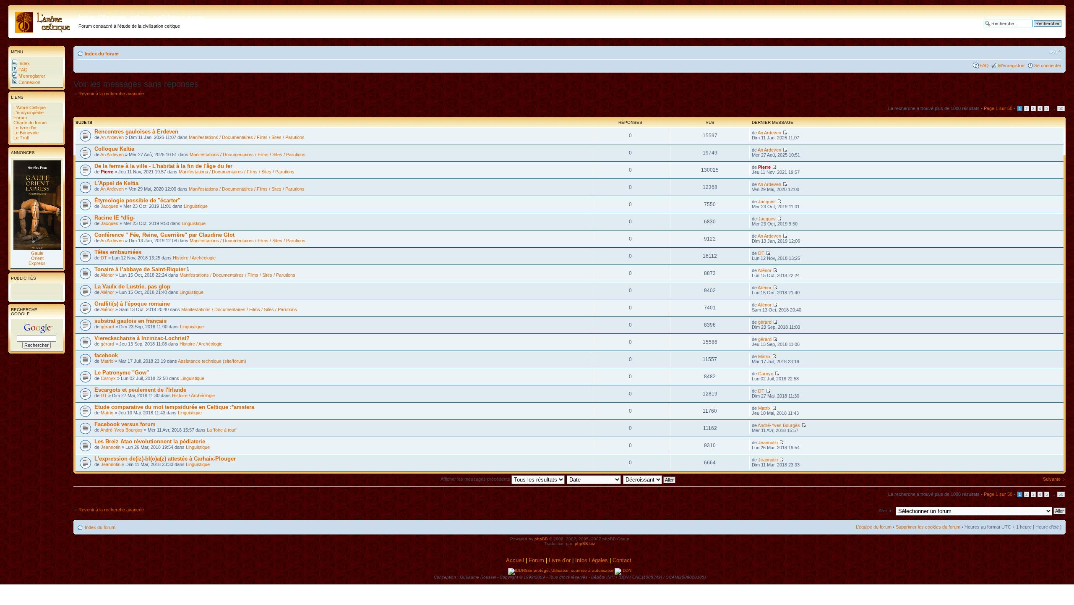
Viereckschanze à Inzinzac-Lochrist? (142, 338)
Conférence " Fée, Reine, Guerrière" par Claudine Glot (164, 235)
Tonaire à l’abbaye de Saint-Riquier (139, 269)
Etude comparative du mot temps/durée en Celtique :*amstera (174, 407)
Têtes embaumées (117, 252)
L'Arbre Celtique (29, 107)
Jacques (109, 206)
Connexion (28, 82)
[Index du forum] (44, 20)
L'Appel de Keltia (116, 183)
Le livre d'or (24, 127)
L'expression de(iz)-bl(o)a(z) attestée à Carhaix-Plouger (165, 459)
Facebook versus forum (125, 424)
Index (23, 63)
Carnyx (108, 378)
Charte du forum (29, 122)
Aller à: (885, 510)
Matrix (107, 361)
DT (104, 257)
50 (1061, 108)
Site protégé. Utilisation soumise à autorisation (570, 570)
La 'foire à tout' (221, 429)
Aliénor (107, 275)
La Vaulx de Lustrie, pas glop (132, 286)
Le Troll (20, 137)
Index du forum (102, 53)
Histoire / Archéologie (194, 257)
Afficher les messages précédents (476, 479)
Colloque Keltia (114, 149)
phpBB (541, 539)
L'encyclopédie (28, 112)
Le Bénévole (25, 132)
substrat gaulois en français (130, 321)
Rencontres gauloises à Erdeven (136, 131)
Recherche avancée (1040, 29)
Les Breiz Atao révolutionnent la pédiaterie (149, 441)
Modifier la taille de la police (1055, 52)
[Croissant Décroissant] (649, 479)
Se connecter (1047, 65)
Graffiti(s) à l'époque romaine (132, 304)
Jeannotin (110, 447)
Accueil (515, 560)
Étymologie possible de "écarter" (137, 200)
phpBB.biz (585, 543)
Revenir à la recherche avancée (111, 93)
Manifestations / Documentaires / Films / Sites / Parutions (247, 137)
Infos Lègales (591, 560)
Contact (623, 560)
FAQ (22, 69)
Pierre (107, 171)
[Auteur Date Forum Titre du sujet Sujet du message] (594, 479)
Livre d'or (560, 560)
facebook (106, 355)
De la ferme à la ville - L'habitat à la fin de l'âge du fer (163, 166)
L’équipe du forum (874, 526)
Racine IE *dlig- (114, 218)
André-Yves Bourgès (121, 429)
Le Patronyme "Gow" (121, 372)
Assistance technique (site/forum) (212, 361)
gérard (107, 326)
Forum (19, 117)
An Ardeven (112, 137)
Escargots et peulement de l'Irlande (140, 390)
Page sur (998, 108)
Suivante (1052, 479)
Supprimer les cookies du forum (928, 526)
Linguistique (196, 206)
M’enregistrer (31, 76)
